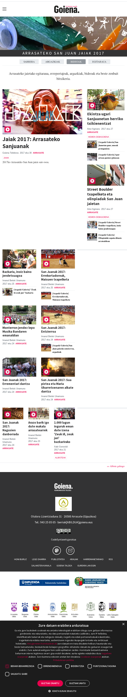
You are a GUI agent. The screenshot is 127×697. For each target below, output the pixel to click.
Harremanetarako (93, 559)
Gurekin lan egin (86, 565)
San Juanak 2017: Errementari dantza (16, 382)
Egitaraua (99, 61)
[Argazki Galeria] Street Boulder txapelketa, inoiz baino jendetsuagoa (109, 225)
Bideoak (76, 61)
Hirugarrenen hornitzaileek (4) (42, 643)
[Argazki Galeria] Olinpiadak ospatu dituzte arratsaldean (110, 238)
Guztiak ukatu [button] (77, 683)
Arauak (74, 559)
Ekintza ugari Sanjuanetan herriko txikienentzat (105, 118)
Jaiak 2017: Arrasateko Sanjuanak (31, 142)
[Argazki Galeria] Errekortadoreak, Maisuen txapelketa (61, 296)
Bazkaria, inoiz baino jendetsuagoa (17, 274)
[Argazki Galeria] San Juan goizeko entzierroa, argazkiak (63, 348)
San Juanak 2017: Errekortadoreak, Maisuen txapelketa (55, 275)
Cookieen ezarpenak (91, 656)
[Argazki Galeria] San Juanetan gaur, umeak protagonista (108, 145)
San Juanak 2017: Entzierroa (53, 329)
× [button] (123, 624)
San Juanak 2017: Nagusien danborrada (10, 428)
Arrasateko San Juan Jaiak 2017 (63, 53)
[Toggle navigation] (4, 9)
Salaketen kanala (41, 565)
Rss (111, 559)
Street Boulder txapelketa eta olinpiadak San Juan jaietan (105, 196)
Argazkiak (52, 61)
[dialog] (63, 659)
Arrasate (38, 153)
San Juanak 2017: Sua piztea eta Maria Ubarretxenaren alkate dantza (57, 385)
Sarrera (29, 61)
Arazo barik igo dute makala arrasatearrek (38, 426)
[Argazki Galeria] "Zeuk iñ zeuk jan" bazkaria (25, 291)
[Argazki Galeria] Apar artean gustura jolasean (109, 156)
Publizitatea (58, 559)
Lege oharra (39, 559)
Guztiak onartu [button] (50, 683)
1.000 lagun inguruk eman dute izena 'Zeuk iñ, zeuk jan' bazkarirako (64, 432)
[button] (63, 691)
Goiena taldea (64, 565)
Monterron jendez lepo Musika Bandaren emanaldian (18, 331)
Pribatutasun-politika (63, 660)
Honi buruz (20, 559)
